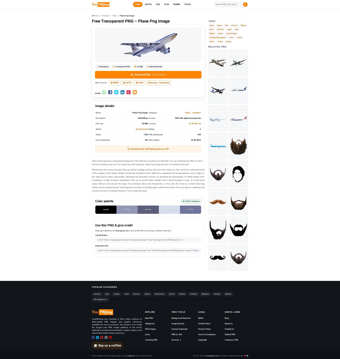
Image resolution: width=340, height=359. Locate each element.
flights (212, 33)
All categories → (100, 299)
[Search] (245, 4)
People (117, 294)
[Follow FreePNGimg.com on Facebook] (93, 337)
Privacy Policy (204, 329)
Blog (227, 318)
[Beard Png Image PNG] (238, 146)
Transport (196, 113)
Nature (147, 294)
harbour (220, 29)
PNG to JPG (177, 334)
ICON (166, 4)
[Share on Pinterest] (128, 93)
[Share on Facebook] (110, 93)
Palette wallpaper (192, 201)
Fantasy (217, 294)
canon (239, 37)
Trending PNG (151, 340)
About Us (229, 324)
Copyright (202, 340)
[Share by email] (134, 93)
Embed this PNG (101, 246)
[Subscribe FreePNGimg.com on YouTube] (110, 337)
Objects (228, 294)
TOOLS (187, 4)
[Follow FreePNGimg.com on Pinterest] (101, 337)
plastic (228, 42)
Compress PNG (231, 340)
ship (236, 29)
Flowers (136, 294)
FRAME (176, 4)
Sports (172, 294)
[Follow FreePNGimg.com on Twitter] (97, 337)
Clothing (193, 294)
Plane (187, 113)
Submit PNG (230, 334)
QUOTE (148, 4)
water (211, 42)
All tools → (176, 340)
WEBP (115, 82)
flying (243, 25)
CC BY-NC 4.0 (195, 124)
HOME (138, 4)
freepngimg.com (212, 356)
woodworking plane (217, 37)
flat (226, 25)
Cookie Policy (204, 324)
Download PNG (150, 74)
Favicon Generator (180, 329)
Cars (107, 294)
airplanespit (231, 33)
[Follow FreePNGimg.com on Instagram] (106, 337)
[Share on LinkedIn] (122, 93)
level (211, 29)
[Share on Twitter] (116, 93)
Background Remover (181, 318)
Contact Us (229, 329)
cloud (220, 42)
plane (219, 25)
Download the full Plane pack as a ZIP (150, 149)
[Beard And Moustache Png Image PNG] (238, 230)
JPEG (128, 82)
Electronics (159, 294)
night (229, 29)
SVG (158, 4)
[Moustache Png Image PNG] (218, 202)
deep (211, 25)
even (231, 37)
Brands (182, 294)
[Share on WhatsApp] (104, 93)
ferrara (234, 25)
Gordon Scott (142, 129)
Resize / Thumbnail (159, 82)
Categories (150, 324)
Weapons (205, 294)
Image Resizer (178, 324)
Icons (147, 334)
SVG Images (150, 329)
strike (220, 33)
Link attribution (101, 235)
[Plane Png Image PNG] (218, 63)
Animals (97, 294)
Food (126, 294)
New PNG (149, 318)
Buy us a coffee (109, 345)
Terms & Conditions (207, 334)
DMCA (200, 318)
